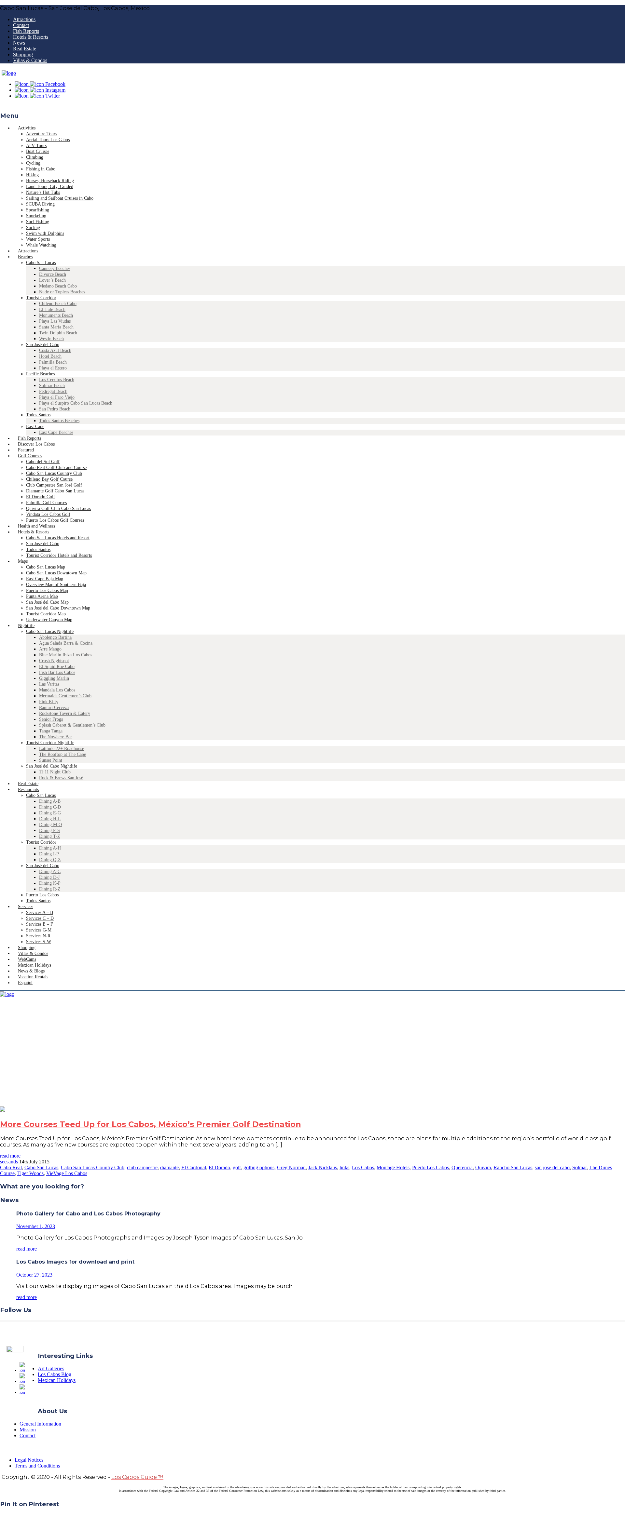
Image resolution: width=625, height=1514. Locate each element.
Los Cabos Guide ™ (137, 1477)
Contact (21, 25)
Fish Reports (26, 31)
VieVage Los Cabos (66, 1173)
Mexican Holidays (57, 1380)
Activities (26, 128)
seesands (9, 1161)
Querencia (462, 1167)
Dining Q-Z (50, 859)
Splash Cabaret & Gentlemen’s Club (72, 725)
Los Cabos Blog (54, 1374)
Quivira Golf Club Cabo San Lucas (58, 508)
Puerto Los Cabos (42, 894)
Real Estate (24, 48)
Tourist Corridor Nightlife (50, 742)
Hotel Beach (50, 356)
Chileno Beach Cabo (57, 303)
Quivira (483, 1167)
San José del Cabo (42, 344)
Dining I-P (49, 853)
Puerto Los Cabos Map (47, 590)
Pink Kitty (48, 701)
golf (237, 1167)
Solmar (579, 1167)
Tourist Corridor (41, 297)
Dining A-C (50, 871)
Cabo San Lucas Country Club (54, 473)
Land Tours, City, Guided (49, 186)
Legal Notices (29, 1460)
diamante (169, 1167)
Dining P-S (49, 830)
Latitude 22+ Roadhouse (61, 748)
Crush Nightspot (54, 660)
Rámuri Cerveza (54, 707)
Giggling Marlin (54, 678)
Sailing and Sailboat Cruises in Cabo (59, 198)
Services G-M (38, 930)
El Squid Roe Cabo (57, 666)
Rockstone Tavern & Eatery (64, 713)
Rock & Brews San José (61, 777)
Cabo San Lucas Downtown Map (56, 572)
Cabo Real (11, 1167)
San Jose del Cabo (42, 543)
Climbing (34, 157)
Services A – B (39, 912)
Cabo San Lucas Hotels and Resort (58, 537)
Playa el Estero (53, 368)
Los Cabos (363, 1167)
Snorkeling (36, 215)
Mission (28, 1429)
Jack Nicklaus (322, 1167)
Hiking (32, 174)
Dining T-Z (49, 836)
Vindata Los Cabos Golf (48, 514)
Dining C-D (50, 807)
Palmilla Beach (53, 362)
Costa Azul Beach (55, 350)
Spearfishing (37, 210)
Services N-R (38, 935)
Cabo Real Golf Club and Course (56, 467)
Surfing (33, 227)
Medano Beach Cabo (58, 286)
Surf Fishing (37, 221)
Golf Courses (30, 455)
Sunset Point (50, 760)
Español (25, 982)
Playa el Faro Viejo (57, 397)
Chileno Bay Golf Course (49, 479)
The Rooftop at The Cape (62, 754)
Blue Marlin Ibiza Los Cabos (65, 654)
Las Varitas (49, 684)
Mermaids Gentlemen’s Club (65, 695)
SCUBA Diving (40, 204)
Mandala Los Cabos (57, 690)
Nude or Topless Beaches (62, 291)
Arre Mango (50, 649)
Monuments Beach (56, 315)
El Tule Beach (52, 309)
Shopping (23, 54)
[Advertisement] (312, 1057)
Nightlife (26, 625)
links (344, 1167)
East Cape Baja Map (44, 578)
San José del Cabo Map (47, 602)
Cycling (33, 163)
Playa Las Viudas (55, 321)
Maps (23, 561)
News (19, 43)
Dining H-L (50, 818)
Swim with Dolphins (45, 233)
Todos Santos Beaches (59, 420)
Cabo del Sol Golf (43, 461)
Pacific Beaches (40, 373)
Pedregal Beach (53, 391)
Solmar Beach (52, 385)
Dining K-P (50, 883)
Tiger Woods (30, 1173)
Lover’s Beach (52, 280)
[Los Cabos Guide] (9, 73)
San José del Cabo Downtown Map (58, 608)
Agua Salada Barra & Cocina (65, 643)
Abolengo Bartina (55, 637)
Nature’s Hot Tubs (43, 192)
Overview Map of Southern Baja (56, 584)
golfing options (258, 1167)
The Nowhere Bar (55, 736)
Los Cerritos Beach (56, 379)
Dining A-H (50, 848)
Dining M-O (50, 824)
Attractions (24, 19)
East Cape (35, 426)
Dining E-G (50, 813)
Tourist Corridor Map (46, 613)
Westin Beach (51, 338)
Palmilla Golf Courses (46, 502)
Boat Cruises (37, 151)
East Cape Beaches (56, 432)
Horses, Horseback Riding (50, 180)
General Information (40, 1424)
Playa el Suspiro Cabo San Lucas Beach (75, 403)
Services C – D (40, 918)
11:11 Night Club (55, 772)
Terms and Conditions (37, 1465)
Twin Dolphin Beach (58, 332)
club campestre (142, 1167)
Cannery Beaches (54, 268)
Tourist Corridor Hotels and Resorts (59, 555)
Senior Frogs (51, 719)
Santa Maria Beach (56, 327)
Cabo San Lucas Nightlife (50, 631)
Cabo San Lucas (41, 262)
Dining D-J (49, 877)
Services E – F (39, 924)
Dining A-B (50, 801)
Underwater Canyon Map (49, 619)
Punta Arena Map (42, 596)
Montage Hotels (393, 1167)
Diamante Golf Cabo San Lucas (55, 491)
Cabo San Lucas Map (45, 567)
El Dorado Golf (40, 496)
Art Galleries (51, 1368)
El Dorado (219, 1167)
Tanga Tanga (50, 731)
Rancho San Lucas (512, 1167)
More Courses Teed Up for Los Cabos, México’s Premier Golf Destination (150, 1124)
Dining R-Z (50, 889)
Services (25, 906)
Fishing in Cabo (40, 169)
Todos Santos (38, 414)
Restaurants (28, 789)
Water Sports (38, 239)
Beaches (25, 256)
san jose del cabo (552, 1167)
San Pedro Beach (54, 409)
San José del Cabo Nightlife (51, 766)
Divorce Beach (52, 274)
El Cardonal (193, 1167)
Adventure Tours (41, 133)
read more (10, 1156)
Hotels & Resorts (30, 37)
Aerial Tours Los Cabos (48, 139)
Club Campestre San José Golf (54, 485)
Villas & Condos (30, 60)
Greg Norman (291, 1167)
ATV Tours (36, 145)
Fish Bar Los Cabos (57, 672)
